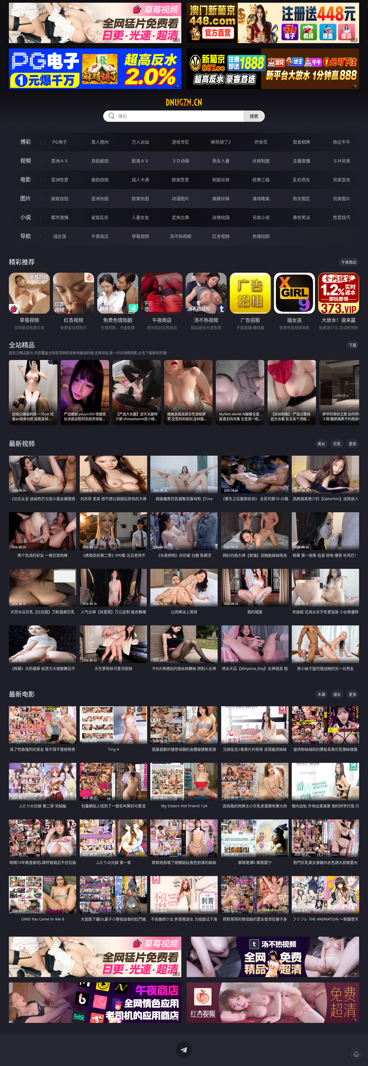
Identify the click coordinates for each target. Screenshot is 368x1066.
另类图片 (341, 199)
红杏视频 (221, 236)
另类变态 (341, 180)
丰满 (321, 694)
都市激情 (59, 217)
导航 (25, 236)
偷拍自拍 (100, 180)
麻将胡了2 (221, 142)
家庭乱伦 (100, 217)
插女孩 (59, 236)
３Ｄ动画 (180, 161)
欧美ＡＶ (140, 161)
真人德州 (100, 142)
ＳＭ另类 (341, 161)
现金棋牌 (301, 142)
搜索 (254, 116)
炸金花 (261, 142)
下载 (352, 345)
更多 (352, 443)
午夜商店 (100, 236)
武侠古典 (180, 217)
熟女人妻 (221, 161)
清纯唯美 (261, 199)
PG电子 (60, 142)
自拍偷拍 (100, 161)
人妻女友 (140, 217)
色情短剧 (261, 236)
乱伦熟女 (301, 180)
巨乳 (337, 443)
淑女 (337, 694)
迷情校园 (221, 217)
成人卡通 (140, 180)
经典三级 (261, 180)
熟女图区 (301, 199)
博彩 (25, 142)
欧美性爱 (180, 180)
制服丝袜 (221, 180)
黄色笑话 (301, 217)
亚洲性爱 (59, 180)
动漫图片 (180, 199)
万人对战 (140, 142)
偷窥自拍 (59, 199)
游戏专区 (180, 142)
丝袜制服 (261, 161)
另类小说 (261, 217)
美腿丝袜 (221, 199)
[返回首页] (356, 1054)
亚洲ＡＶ (59, 161)
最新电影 (22, 694)
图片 (25, 198)
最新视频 (22, 443)
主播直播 (301, 161)
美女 (321, 443)
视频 (25, 160)
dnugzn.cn (184, 102)
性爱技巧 (341, 217)
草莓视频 (140, 236)
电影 (25, 179)
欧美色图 (140, 199)
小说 (25, 217)
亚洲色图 (100, 199)
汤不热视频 (180, 236)
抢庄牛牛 (341, 142)
